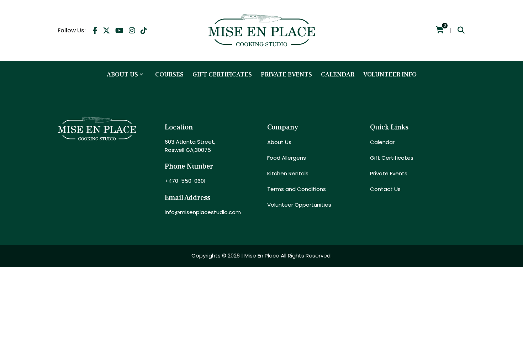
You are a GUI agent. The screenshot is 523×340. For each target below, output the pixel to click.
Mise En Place (261, 255)
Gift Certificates (222, 74)
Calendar (337, 74)
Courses (169, 74)
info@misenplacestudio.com (203, 212)
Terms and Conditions (296, 189)
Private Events (286, 74)
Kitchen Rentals (287, 173)
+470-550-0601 (185, 181)
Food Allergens (286, 157)
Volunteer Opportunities (299, 204)
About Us (122, 74)
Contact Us (385, 189)
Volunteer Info (390, 74)
